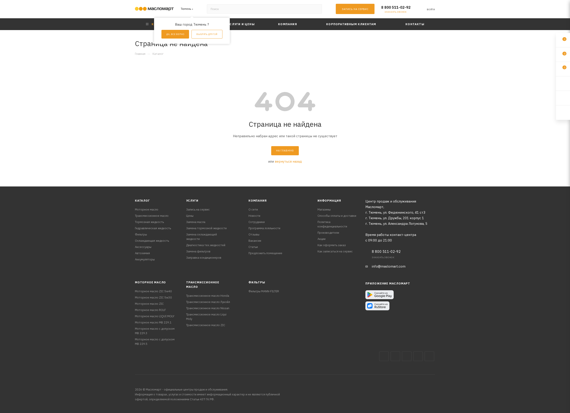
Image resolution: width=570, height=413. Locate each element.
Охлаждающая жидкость (152, 241)
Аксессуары (143, 247)
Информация (329, 200)
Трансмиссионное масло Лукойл (208, 302)
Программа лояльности (264, 228)
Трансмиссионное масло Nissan (207, 308)
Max (395, 356)
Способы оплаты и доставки (337, 216)
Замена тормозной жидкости (206, 228)
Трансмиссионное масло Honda (207, 296)
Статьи (253, 247)
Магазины (324, 209)
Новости (254, 216)
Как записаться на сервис (335, 251)
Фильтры (141, 234)
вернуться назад (288, 161)
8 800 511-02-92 (396, 7)
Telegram (406, 356)
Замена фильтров (198, 251)
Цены (189, 216)
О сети (253, 209)
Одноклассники (429, 356)
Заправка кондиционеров (203, 258)
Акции (322, 239)
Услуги (192, 200)
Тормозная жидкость (149, 222)
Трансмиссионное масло (152, 216)
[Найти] (316, 9)
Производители (328, 233)
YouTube (418, 356)
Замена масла (195, 222)
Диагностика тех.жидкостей (205, 245)
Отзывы (253, 234)
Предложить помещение (265, 253)
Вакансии (254, 241)
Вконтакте (384, 356)
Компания (257, 200)
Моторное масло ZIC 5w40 (153, 291)
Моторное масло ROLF (150, 310)
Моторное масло (146, 209)
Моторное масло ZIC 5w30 (153, 297)
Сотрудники (256, 222)
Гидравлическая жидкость (153, 228)
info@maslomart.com (388, 266)
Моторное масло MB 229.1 (153, 322)
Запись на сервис (198, 209)
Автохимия (142, 253)
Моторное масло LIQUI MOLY (154, 316)
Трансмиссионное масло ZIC (205, 325)
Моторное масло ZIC (149, 304)
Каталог (142, 200)
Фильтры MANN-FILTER (263, 291)
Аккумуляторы (145, 259)
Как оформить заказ (332, 245)
